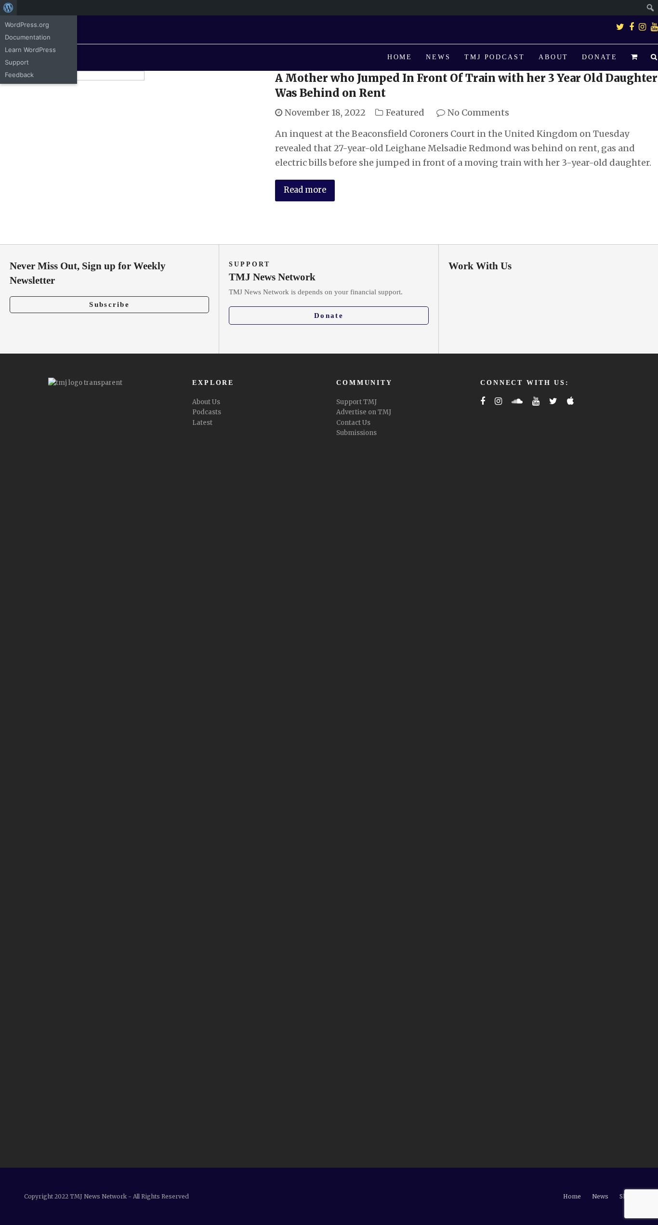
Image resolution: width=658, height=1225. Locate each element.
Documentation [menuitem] (28, 37)
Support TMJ (356, 402)
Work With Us (480, 266)
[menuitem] (8, 7)
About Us (206, 402)
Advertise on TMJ (363, 412)
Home (572, 1196)
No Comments (478, 112)
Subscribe (109, 304)
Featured (405, 112)
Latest (202, 423)
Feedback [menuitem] (19, 75)
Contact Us (353, 423)
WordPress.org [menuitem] (27, 24)
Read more (305, 190)
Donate (328, 315)
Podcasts (206, 412)
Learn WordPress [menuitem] (30, 49)
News (600, 1196)
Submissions (356, 433)
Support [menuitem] (17, 62)
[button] (634, 57)
